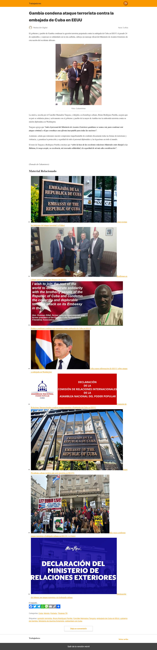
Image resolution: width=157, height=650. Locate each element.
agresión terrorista (44, 618)
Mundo (46, 613)
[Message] (47, 607)
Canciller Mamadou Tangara (84, 618)
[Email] (50, 607)
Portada (53, 613)
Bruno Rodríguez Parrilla (62, 618)
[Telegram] (39, 607)
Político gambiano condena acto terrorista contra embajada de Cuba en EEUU (61, 328)
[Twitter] (35, 607)
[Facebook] (31, 607)
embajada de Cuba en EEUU (108, 618)
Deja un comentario (78, 628)
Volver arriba (123, 639)
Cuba (41, 613)
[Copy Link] (54, 607)
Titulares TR (62, 613)
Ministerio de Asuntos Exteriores (51, 621)
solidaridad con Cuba (73, 621)
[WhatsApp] (43, 607)
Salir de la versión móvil (79, 646)
